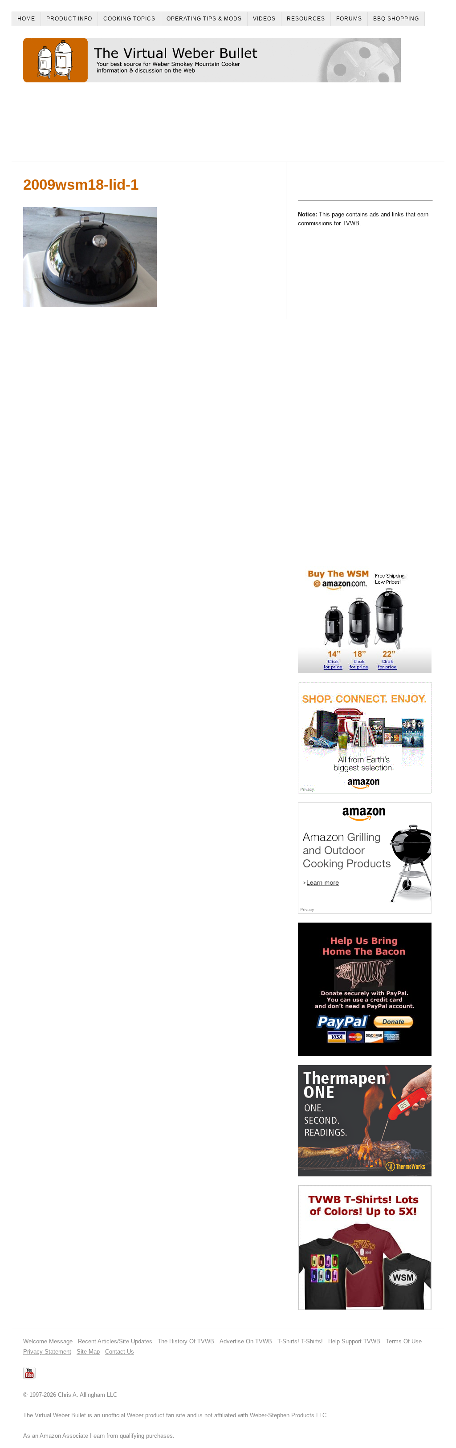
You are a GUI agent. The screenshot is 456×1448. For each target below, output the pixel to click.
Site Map (88, 1351)
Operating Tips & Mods (204, 19)
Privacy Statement (47, 1351)
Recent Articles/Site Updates (115, 1341)
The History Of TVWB (186, 1341)
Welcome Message (48, 1341)
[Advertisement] (185, 126)
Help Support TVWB (354, 1341)
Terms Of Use (404, 1341)
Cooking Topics (129, 19)
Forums (349, 19)
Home (26, 19)
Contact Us (119, 1351)
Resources (306, 19)
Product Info (69, 19)
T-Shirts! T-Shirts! (300, 1341)
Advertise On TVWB (246, 1341)
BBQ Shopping (396, 19)
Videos (264, 19)
